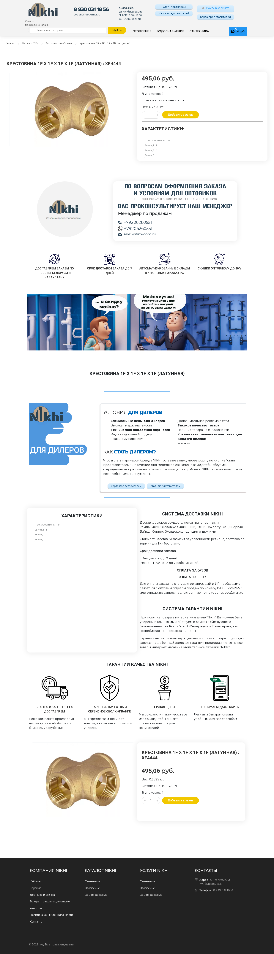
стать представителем (165, 486)
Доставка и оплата (42, 894)
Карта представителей (174, 13)
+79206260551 (138, 222)
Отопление (92, 888)
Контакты (36, 921)
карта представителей (126, 486)
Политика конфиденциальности (51, 915)
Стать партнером (174, 7)
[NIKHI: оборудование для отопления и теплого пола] (43, 9)
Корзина (35, 888)
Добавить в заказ (180, 114)
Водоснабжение (96, 894)
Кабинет (35, 881)
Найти (117, 30)
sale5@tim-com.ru (140, 234)
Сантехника (92, 881)
